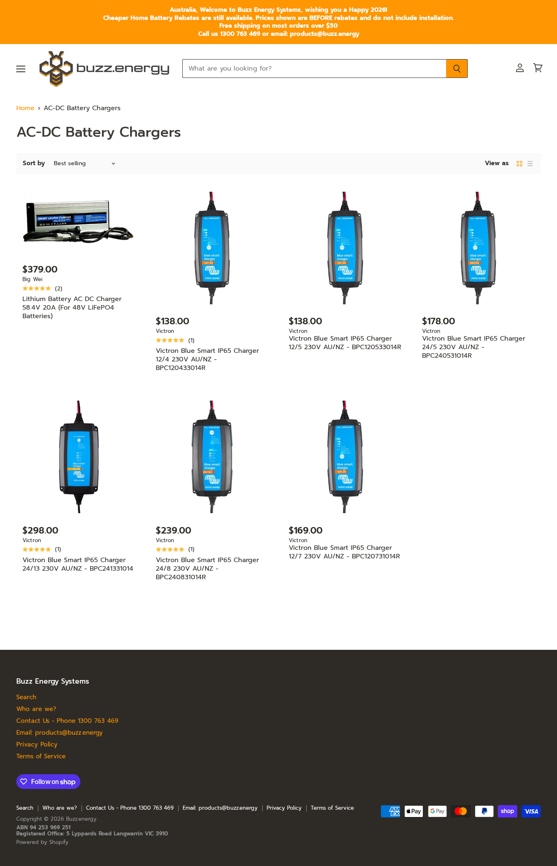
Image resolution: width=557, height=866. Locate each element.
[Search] (457, 68)
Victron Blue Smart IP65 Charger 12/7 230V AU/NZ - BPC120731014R (344, 552)
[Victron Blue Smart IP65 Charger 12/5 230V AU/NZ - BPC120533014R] (345, 248)
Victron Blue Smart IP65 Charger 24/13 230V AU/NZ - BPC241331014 (77, 564)
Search (26, 697)
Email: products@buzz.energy (59, 732)
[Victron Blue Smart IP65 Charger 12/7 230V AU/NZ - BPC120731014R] (345, 457)
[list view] (530, 163)
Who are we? (36, 708)
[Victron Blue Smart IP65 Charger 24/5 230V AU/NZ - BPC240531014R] (478, 248)
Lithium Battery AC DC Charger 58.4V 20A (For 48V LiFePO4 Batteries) (72, 307)
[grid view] (519, 163)
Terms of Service (41, 756)
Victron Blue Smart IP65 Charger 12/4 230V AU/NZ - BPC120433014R (207, 359)
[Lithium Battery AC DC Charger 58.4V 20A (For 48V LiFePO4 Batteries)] (78, 222)
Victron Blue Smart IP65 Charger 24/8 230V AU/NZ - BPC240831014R (207, 568)
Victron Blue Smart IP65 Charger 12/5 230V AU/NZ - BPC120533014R (345, 343)
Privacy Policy (36, 744)
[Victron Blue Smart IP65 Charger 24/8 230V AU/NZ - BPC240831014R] (212, 457)
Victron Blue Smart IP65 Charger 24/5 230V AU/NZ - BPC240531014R (473, 347)
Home (25, 108)
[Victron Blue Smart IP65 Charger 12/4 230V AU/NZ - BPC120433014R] (212, 248)
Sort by (34, 163)
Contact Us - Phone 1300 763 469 (67, 720)
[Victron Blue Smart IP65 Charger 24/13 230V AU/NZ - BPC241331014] (78, 457)
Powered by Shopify (42, 842)
